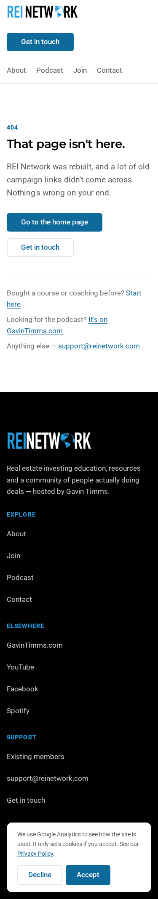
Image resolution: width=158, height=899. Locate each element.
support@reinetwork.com (99, 346)
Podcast (49, 70)
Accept (88, 874)
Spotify (18, 711)
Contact (109, 70)
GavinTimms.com (35, 645)
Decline (39, 874)
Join (80, 70)
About (16, 70)
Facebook (22, 689)
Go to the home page (54, 222)
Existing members (35, 756)
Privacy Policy (35, 853)
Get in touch (40, 41)
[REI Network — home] (42, 13)
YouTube (20, 667)
